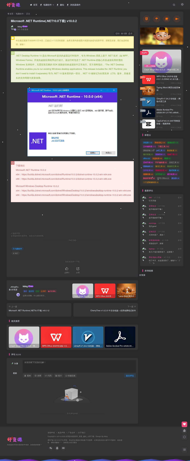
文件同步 (160, 174)
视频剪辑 (160, 154)
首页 (11, 13)
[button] (140, 35)
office (146, 158)
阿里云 (67, 442)
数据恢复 (172, 150)
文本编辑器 (149, 146)
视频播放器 (161, 170)
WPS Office (163, 178)
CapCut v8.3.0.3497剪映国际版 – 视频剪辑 (168, 122)
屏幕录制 (148, 150)
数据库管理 (149, 178)
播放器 (175, 178)
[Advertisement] (72, 217)
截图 (167, 158)
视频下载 (172, 154)
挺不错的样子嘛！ (156, 209)
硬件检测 (172, 174)
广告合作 (71, 432)
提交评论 (130, 375)
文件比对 (148, 170)
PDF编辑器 (161, 162)
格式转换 (174, 170)
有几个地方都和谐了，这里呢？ (161, 252)
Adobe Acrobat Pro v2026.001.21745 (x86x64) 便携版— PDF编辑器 (168, 112)
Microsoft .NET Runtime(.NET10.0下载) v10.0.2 (44, 21)
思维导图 (148, 162)
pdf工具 (160, 150)
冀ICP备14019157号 (55, 440)
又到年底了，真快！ (157, 235)
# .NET (15, 253)
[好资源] (14, 439)
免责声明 (61, 432)
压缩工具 (174, 162)
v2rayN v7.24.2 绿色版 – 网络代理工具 (168, 100)
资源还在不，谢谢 (156, 243)
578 (32, 291)
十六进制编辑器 (150, 182)
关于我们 (81, 432)
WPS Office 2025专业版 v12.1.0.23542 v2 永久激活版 (168, 79)
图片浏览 (148, 154)
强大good (152, 226)
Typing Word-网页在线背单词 (168, 89)
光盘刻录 (157, 158)
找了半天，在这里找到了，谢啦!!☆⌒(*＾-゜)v (164, 261)
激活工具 (160, 166)
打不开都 (152, 201)
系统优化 (160, 142)
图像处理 (172, 142)
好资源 (142, 275)
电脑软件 (20, 13)
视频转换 (148, 174)
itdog (20, 26)
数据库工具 (173, 166)
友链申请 (51, 432)
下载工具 (163, 146)
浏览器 (147, 142)
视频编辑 (148, 166)
